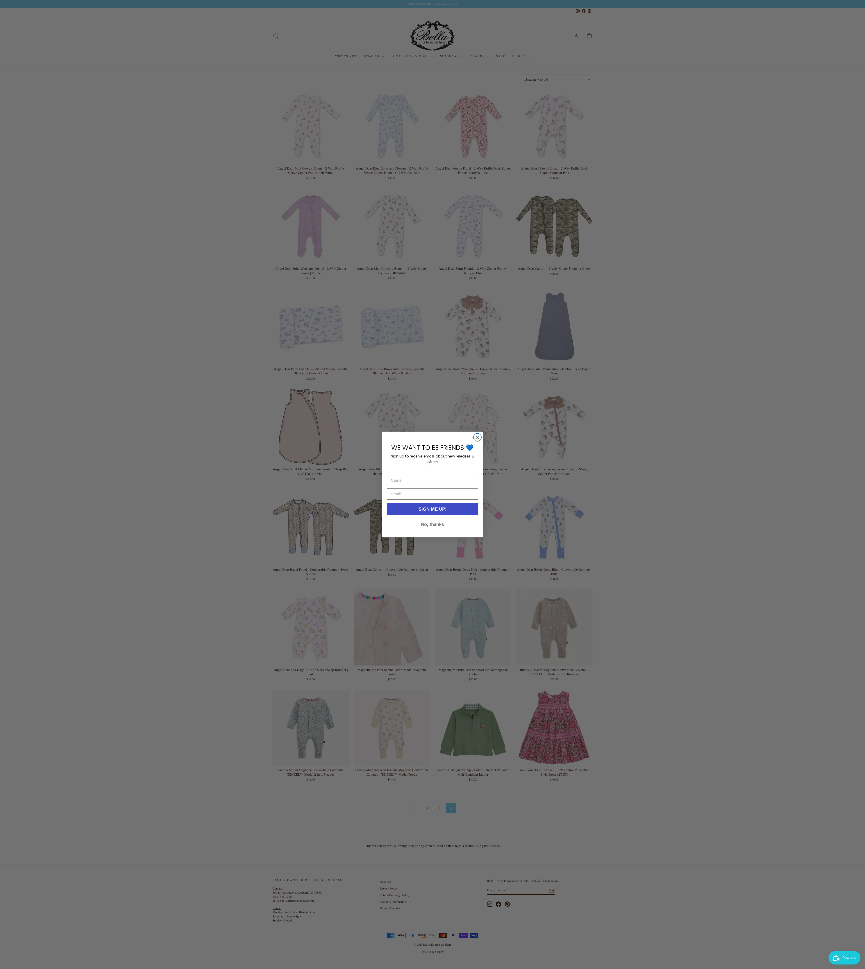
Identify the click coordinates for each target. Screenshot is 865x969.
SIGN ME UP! (433, 509)
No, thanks (432, 524)
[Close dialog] (477, 437)
